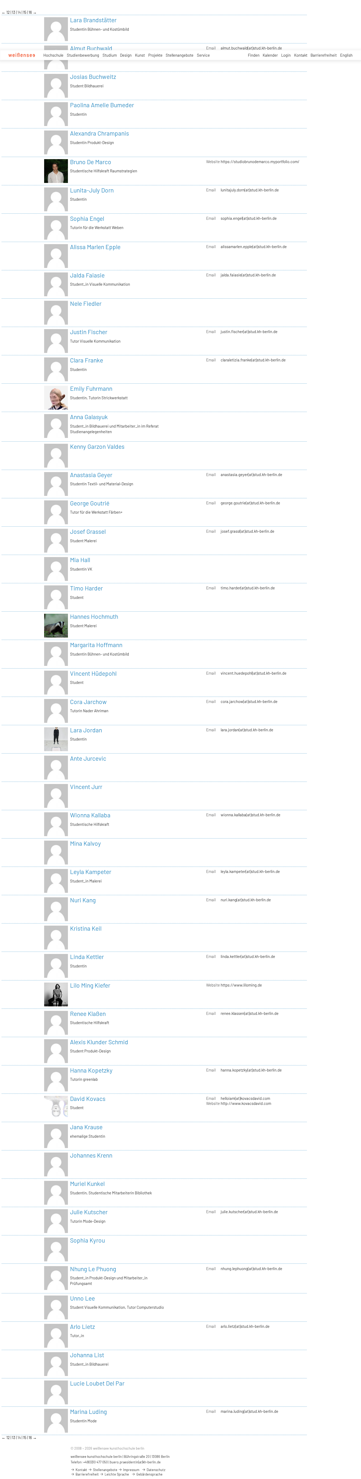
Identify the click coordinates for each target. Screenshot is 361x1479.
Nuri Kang (83, 900)
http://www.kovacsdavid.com (246, 1103)
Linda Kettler (87, 956)
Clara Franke (86, 360)
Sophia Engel (87, 218)
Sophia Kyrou (87, 1240)
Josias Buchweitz (93, 76)
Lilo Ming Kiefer (90, 985)
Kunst (140, 55)
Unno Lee (82, 1298)
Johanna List (87, 1355)
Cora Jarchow (88, 701)
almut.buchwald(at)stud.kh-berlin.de (251, 48)
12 (8, 12)
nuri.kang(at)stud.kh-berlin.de (246, 899)
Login (286, 55)
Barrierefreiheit (324, 55)
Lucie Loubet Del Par (97, 1383)
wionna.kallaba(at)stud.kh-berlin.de (250, 814)
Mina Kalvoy (85, 843)
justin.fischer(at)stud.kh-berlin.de (249, 331)
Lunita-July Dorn (92, 190)
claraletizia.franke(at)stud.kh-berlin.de (253, 359)
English (346, 55)
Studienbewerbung (83, 55)
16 (31, 12)
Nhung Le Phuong (93, 1268)
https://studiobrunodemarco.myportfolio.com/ (260, 161)
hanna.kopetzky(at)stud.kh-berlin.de (251, 1070)
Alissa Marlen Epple (95, 246)
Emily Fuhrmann (91, 388)
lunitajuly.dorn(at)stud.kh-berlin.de (250, 189)
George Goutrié (89, 503)
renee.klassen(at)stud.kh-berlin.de (250, 1013)
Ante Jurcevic (88, 758)
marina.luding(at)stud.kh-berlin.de (249, 1411)
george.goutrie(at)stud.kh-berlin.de (250, 502)
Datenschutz (155, 1470)
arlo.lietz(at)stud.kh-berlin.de (245, 1326)
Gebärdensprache (149, 1474)
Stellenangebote (179, 55)
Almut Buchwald (91, 48)
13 (14, 12)
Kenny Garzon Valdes (97, 446)
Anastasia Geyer (91, 474)
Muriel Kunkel (87, 1183)
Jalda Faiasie (87, 275)
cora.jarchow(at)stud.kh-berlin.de (249, 701)
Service (203, 55)
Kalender (270, 55)
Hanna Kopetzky (91, 1070)
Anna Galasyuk (89, 416)
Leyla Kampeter (90, 871)
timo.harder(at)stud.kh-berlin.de (248, 587)
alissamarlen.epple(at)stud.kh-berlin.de (254, 246)
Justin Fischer (88, 331)
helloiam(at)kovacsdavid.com (245, 1098)
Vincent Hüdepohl (93, 673)
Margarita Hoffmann (96, 644)
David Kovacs (87, 1098)
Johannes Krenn (91, 1155)
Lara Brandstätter (93, 20)
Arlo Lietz (82, 1326)
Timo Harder (86, 588)
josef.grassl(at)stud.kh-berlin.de (247, 531)
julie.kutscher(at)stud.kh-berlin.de (249, 1211)
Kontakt (300, 55)
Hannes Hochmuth (94, 616)
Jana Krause (86, 1127)
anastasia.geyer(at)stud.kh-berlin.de (251, 474)
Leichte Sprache (116, 1474)
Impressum (130, 1470)
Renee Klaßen (88, 1013)
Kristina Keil (85, 928)
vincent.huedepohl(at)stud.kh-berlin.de (253, 673)
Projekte (155, 55)
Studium (110, 55)
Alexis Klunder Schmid (99, 1042)
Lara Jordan (86, 730)
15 (25, 12)
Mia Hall (80, 559)
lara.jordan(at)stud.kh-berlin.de (247, 729)
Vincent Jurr (86, 786)
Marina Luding (88, 1411)
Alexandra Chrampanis (99, 133)
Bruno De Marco (90, 161)
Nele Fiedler (85, 303)
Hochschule (53, 55)
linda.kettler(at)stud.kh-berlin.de (248, 956)
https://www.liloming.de (241, 985)
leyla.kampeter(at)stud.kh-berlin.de (250, 871)
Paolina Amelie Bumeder (102, 105)
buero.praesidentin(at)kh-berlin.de (135, 1462)
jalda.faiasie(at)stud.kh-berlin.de (248, 274)
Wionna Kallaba (90, 815)
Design (126, 55)
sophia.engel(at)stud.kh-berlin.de (249, 218)
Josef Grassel (88, 531)
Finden (254, 55)
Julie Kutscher (89, 1212)
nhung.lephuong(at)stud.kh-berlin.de (251, 1268)
